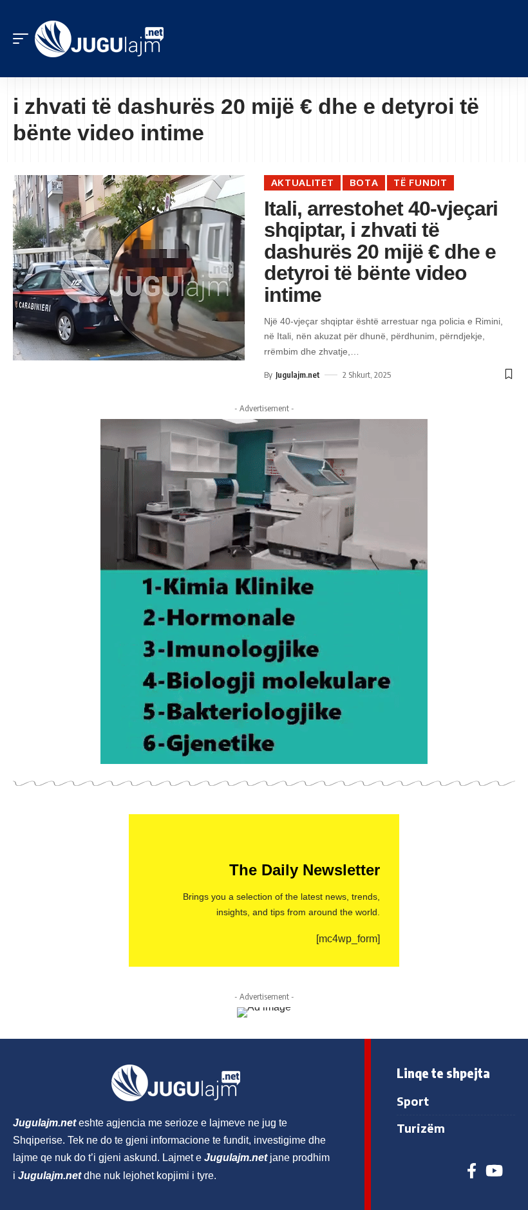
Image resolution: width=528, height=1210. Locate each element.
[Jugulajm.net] (99, 39)
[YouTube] (494, 1171)
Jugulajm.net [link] (44, 1122)
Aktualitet (302, 182)
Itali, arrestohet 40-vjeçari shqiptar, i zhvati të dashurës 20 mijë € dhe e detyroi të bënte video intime (381, 251)
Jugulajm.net (298, 374)
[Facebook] (472, 1171)
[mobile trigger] (24, 39)
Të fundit (420, 182)
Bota (364, 182)
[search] (505, 38)
